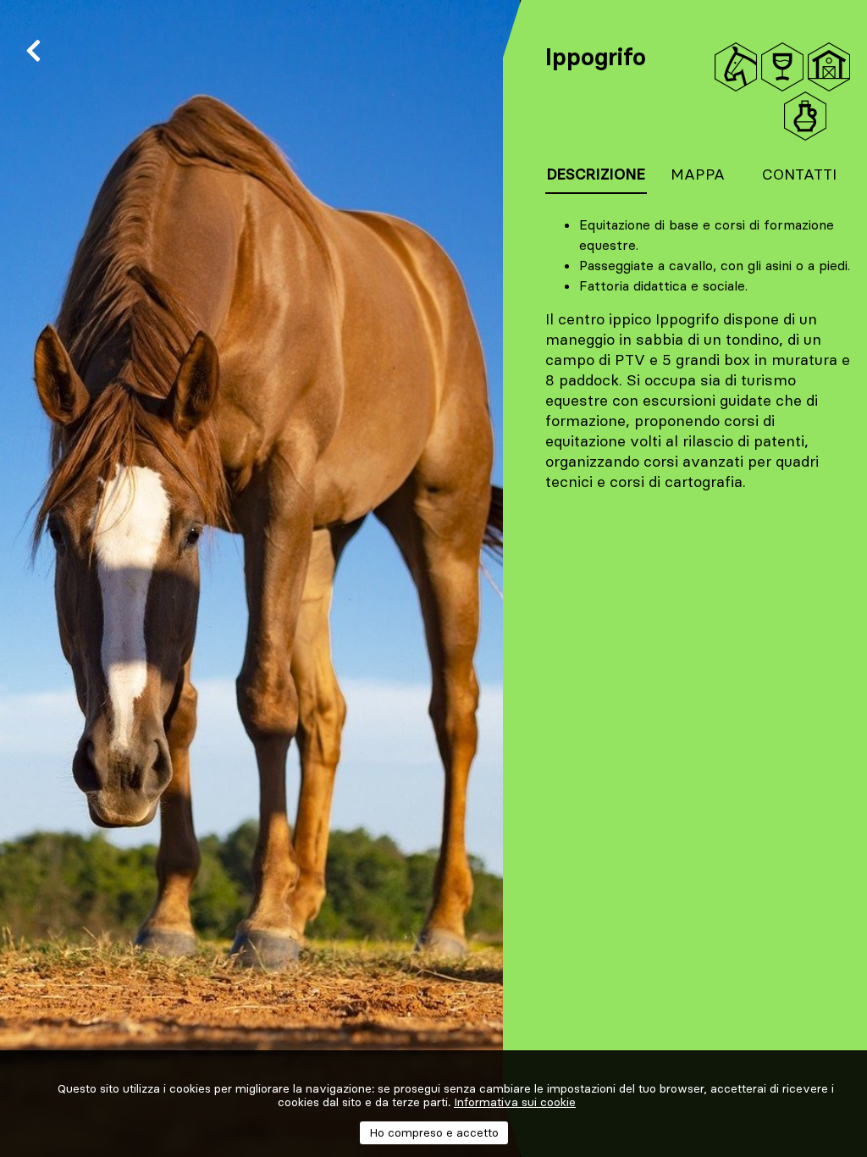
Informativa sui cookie (515, 1102)
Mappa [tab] (698, 174)
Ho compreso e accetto (434, 1132)
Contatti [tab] (799, 174)
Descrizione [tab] (596, 174)
